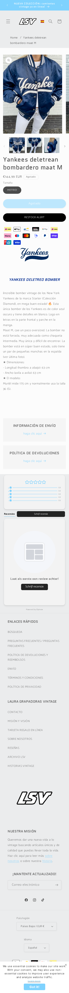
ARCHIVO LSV (16, 757)
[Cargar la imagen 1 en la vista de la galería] (17, 145)
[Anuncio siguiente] (62, 5)
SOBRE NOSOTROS (20, 739)
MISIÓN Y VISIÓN (19, 721)
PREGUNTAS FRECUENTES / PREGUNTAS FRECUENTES (33, 643)
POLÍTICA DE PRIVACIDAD (24, 687)
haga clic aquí (32, 433)
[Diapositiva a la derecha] (65, 146)
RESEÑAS (13, 748)
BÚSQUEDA (15, 632)
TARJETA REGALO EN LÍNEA (25, 730)
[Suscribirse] (56, 885)
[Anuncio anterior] (7, 5)
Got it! (34, 987)
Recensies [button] (9, 514)
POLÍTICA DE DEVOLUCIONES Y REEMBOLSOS (28, 657)
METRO (14, 191)
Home (14, 37)
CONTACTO (15, 712)
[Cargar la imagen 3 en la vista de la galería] (51, 145)
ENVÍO (12, 669)
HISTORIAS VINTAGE (21, 766)
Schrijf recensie (41, 514)
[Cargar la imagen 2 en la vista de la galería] (34, 145)
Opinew (39, 609)
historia (47, 861)
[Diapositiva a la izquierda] (4, 146)
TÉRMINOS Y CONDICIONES (25, 678)
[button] (8, 21)
